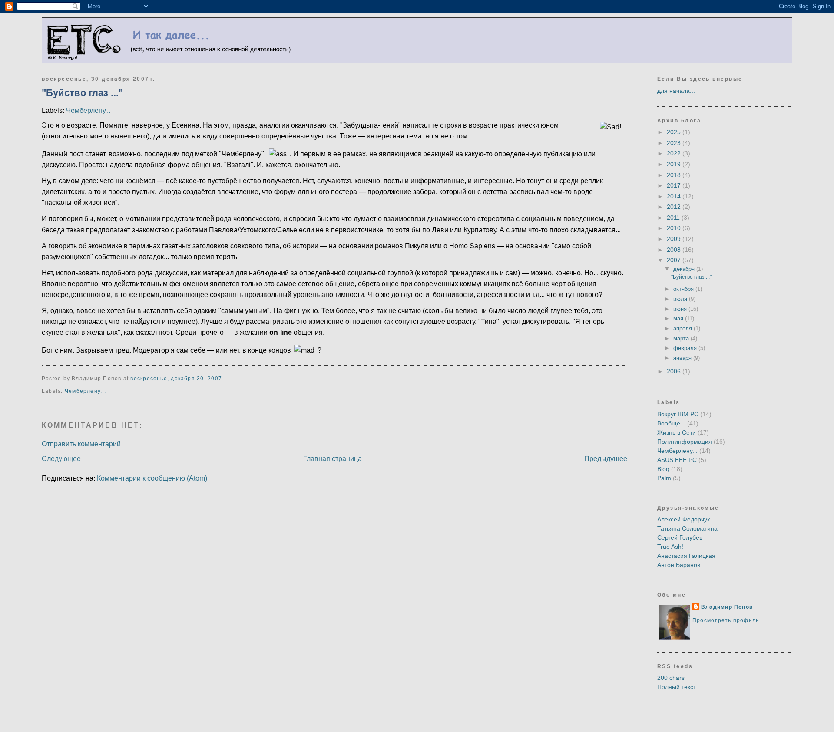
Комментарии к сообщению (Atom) (152, 478)
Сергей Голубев (679, 537)
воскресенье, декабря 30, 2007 (176, 379)
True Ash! (670, 546)
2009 (674, 238)
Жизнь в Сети (676, 432)
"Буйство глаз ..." (82, 92)
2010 (674, 227)
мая (679, 318)
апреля (683, 328)
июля (681, 299)
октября (684, 289)
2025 (674, 132)
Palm (664, 478)
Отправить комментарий (81, 444)
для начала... (676, 90)
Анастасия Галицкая (686, 555)
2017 (674, 185)
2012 (674, 206)
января (683, 358)
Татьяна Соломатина (687, 528)
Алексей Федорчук (683, 519)
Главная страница (332, 458)
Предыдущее (605, 458)
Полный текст (676, 686)
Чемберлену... (88, 110)
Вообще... (671, 423)
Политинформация (684, 441)
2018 (674, 174)
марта (682, 338)
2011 (674, 217)
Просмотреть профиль (725, 620)
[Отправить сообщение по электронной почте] (224, 379)
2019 (674, 164)
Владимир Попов (727, 607)
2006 (674, 371)
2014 (674, 196)
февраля (685, 348)
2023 (674, 142)
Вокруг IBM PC (677, 414)
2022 (674, 153)
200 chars (671, 677)
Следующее (61, 458)
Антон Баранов (678, 564)
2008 (674, 249)
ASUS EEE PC (677, 459)
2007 (674, 260)
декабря (684, 269)
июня (680, 309)
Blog (663, 468)
